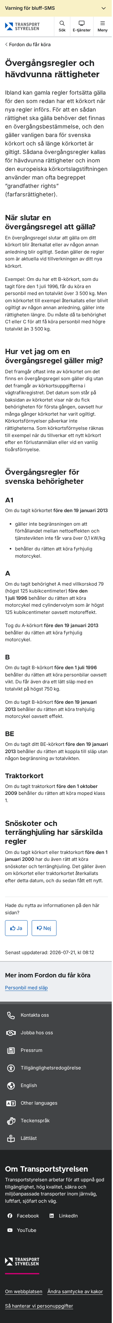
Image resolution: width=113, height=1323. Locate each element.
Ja (19, 928)
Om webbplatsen (23, 1291)
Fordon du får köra (30, 44)
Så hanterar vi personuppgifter (39, 1306)
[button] (62, 26)
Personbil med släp (26, 988)
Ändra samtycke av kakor (75, 1291)
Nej (47, 928)
